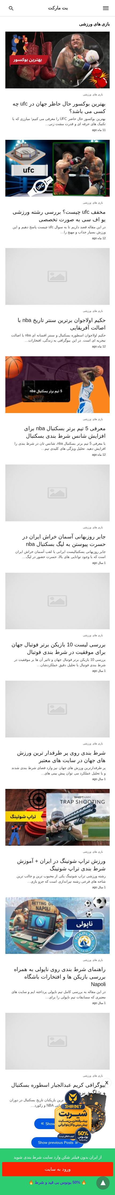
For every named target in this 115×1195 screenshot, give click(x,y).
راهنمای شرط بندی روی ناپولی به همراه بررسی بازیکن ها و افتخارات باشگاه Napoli (60, 976)
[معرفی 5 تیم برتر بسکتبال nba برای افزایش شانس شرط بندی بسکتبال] (57, 384)
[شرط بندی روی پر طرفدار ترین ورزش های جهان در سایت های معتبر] (57, 709)
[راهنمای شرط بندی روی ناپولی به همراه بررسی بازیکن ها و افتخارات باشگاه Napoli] (57, 925)
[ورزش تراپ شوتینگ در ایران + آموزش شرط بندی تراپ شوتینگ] (57, 817)
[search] (11, 8)
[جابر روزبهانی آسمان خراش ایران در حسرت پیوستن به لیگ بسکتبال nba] (57, 492)
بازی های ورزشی (93, 94)
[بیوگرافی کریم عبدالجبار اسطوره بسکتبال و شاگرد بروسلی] (57, 1041)
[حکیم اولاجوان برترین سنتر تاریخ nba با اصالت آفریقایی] (57, 276)
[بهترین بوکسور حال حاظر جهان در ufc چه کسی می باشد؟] (57, 60)
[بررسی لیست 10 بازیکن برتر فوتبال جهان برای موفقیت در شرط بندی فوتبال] (57, 601)
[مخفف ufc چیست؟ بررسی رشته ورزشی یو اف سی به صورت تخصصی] (57, 168)
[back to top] (103, 1183)
